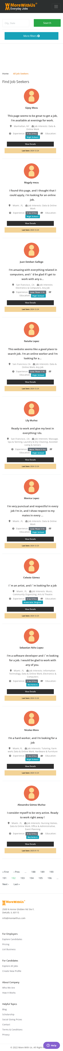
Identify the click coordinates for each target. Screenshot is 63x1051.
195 (41, 878)
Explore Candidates (12, 939)
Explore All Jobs (10, 966)
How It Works (9, 992)
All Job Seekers (20, 73)
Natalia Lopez (31, 341)
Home (5, 73)
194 (32, 878)
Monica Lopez (31, 498)
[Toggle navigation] (56, 7)
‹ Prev (17, 871)
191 (4, 878)
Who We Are (8, 987)
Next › (5, 884)
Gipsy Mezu (31, 107)
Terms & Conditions (12, 1029)
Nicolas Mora (31, 729)
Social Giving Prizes (12, 1019)
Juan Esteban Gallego (31, 261)
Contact (6, 1024)
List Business (9, 949)
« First (5, 871)
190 (51, 871)
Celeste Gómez (31, 577)
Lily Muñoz (31, 420)
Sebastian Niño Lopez (31, 647)
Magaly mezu (31, 182)
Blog (4, 1009)
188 (33, 871)
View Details (30, 144)
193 (22, 878)
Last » (17, 884)
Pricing (5, 944)
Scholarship (8, 1014)
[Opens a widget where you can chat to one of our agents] (51, 1045)
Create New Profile (11, 971)
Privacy (5, 1034)
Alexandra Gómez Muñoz (31, 804)
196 (50, 878)
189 (42, 871)
